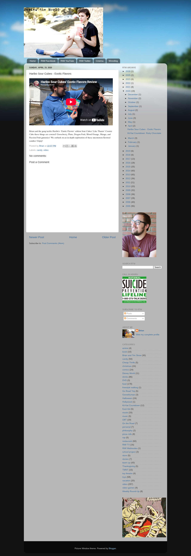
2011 (128, 182)
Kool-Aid (126, 409)
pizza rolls (127, 434)
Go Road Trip (128, 391)
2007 (128, 198)
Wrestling (113, 61)
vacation (126, 480)
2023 (128, 79)
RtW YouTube (67, 61)
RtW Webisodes (129, 448)
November (133, 98)
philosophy (127, 430)
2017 (128, 159)
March (131, 138)
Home (33, 61)
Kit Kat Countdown (131, 405)
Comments (131, 318)
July (130, 114)
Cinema (99, 61)
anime (125, 348)
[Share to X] (69, 145)
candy (39, 150)
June (130, 118)
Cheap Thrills (128, 362)
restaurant (127, 441)
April (130, 126)
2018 (128, 155)
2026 (128, 71)
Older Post (109, 237)
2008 (128, 194)
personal (126, 427)
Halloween (127, 398)
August (131, 110)
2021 (128, 87)
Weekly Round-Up (131, 491)
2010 (128, 186)
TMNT (125, 470)
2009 (128, 190)
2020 (128, 91)
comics (125, 370)
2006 (128, 202)
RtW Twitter (85, 61)
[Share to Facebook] (72, 145)
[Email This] (64, 145)
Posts (129, 313)
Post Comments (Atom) (53, 243)
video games (128, 488)
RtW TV (126, 445)
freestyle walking (130, 387)
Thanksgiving (128, 466)
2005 (128, 206)
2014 (128, 171)
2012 (128, 178)
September (133, 106)
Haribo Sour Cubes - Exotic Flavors (144, 129)
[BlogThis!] (67, 145)
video (45, 150)
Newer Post (36, 237)
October (132, 102)
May (130, 122)
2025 (128, 75)
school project (128, 452)
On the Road (128, 423)
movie (125, 413)
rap (123, 437)
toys (124, 477)
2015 (128, 167)
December (133, 94)
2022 (128, 83)
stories (125, 459)
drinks (125, 377)
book (124, 352)
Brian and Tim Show (131, 355)
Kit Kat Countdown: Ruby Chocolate (144, 133)
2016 (128, 163)
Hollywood (127, 402)
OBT (124, 420)
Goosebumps (128, 395)
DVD (124, 380)
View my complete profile (147, 335)
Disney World (128, 373)
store (124, 455)
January (132, 146)
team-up (126, 463)
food (124, 384)
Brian (141, 330)
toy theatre (127, 473)
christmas (126, 366)
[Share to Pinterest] (75, 145)
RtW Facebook (48, 61)
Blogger (112, 548)
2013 (128, 174)
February (132, 142)
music (125, 416)
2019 (128, 151)
